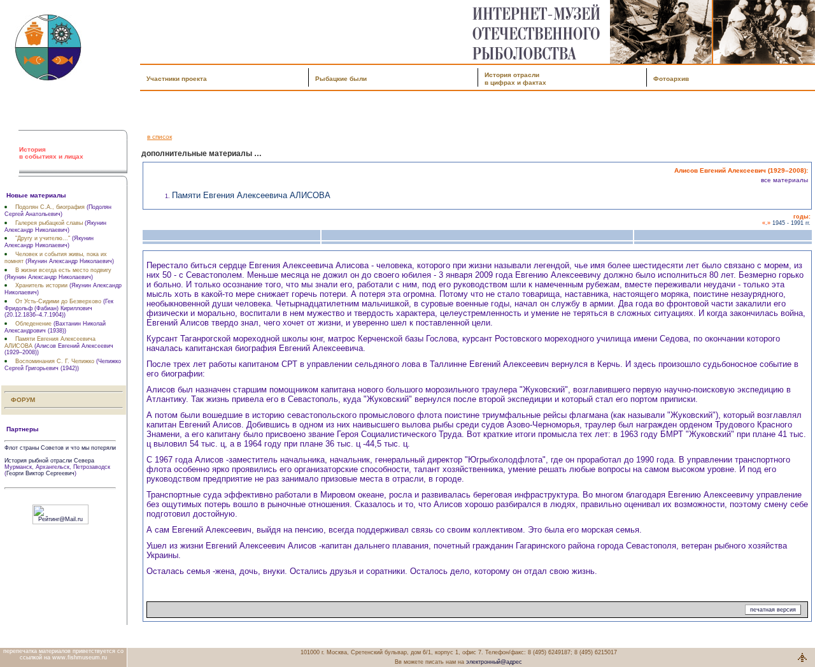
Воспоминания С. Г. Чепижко (54, 361)
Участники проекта (176, 78)
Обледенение (33, 323)
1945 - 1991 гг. (791, 223)
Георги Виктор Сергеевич (40, 473)
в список (159, 136)
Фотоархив (671, 78)
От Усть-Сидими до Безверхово (58, 301)
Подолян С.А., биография (50, 207)
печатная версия (773, 609)
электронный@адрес (494, 662)
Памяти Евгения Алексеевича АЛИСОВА (251, 195)
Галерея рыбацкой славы (49, 223)
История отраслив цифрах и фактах (515, 78)
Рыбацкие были (341, 78)
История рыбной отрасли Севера (49, 460)
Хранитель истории (41, 285)
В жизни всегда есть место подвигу (63, 270)
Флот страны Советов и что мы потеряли (60, 448)
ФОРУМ (23, 399)
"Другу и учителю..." (42, 238)
